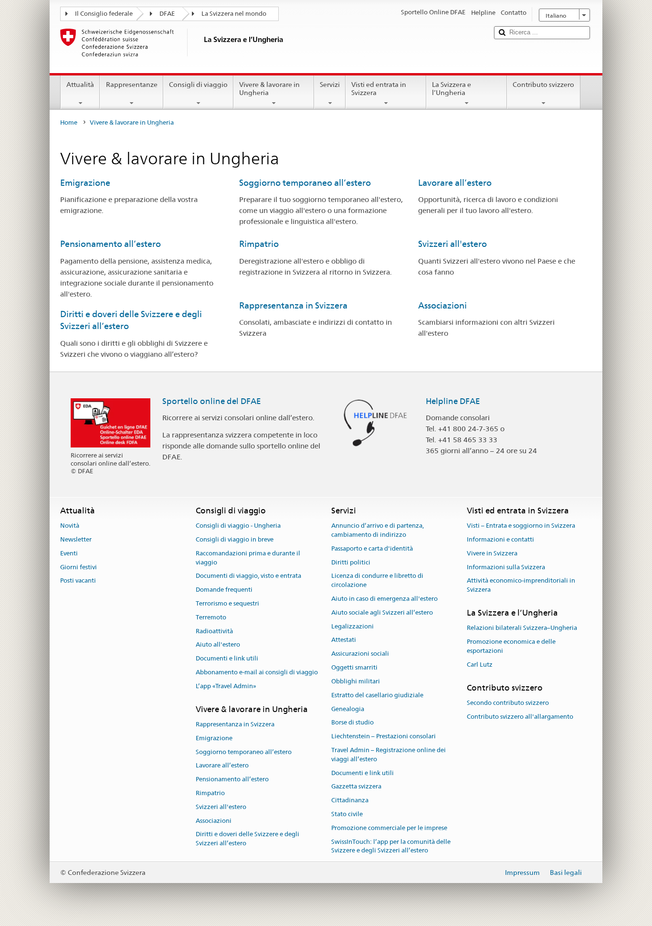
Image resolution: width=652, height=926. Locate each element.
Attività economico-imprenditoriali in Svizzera (521, 585)
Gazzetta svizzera (356, 786)
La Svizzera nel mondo (233, 13)
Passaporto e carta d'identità (372, 548)
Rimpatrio (259, 244)
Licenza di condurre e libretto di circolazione (377, 581)
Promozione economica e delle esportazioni (511, 646)
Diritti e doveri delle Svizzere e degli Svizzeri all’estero (247, 839)
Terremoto (211, 617)
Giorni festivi (78, 567)
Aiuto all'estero (218, 645)
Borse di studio (352, 722)
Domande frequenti (224, 589)
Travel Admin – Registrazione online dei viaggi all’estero (388, 754)
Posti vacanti (78, 581)
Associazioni (442, 305)
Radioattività (214, 631)
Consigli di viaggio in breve (234, 539)
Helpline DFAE (453, 401)
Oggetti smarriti (354, 667)
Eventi (69, 553)
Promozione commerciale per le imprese (389, 827)
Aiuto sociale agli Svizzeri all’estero (382, 612)
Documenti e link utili (227, 658)
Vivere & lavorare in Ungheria (269, 88)
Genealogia (347, 709)
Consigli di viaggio (198, 84)
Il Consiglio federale (104, 13)
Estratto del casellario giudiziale (377, 695)
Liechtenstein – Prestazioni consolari (383, 736)
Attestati (343, 640)
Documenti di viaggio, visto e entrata (248, 576)
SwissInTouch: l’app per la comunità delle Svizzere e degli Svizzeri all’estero (391, 846)
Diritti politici (350, 562)
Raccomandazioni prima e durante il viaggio (248, 558)
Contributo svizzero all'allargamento (520, 716)
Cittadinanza (349, 800)
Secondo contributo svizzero (508, 702)
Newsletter (76, 539)
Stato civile (347, 814)
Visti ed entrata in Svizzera (378, 88)
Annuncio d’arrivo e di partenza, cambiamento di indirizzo (377, 530)
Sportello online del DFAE (211, 401)
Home (68, 122)
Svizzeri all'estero (452, 244)
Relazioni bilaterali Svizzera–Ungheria (522, 628)
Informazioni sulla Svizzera (506, 567)
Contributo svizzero (543, 84)
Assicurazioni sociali (360, 654)
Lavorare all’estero (455, 183)
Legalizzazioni (352, 626)
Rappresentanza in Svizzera (293, 305)
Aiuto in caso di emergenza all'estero (384, 598)
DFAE (167, 13)
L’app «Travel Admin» (226, 686)
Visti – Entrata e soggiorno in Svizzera (521, 525)
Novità (69, 525)
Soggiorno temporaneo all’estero (305, 183)
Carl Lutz (480, 664)
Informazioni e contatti (500, 539)
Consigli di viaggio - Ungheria (238, 525)
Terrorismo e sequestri (227, 603)
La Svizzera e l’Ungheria (451, 88)
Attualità (80, 84)
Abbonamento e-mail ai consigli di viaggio (257, 672)
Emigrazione (85, 183)
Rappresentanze (132, 84)
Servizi (330, 84)
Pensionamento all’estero (110, 244)
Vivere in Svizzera (492, 553)
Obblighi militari (355, 681)
